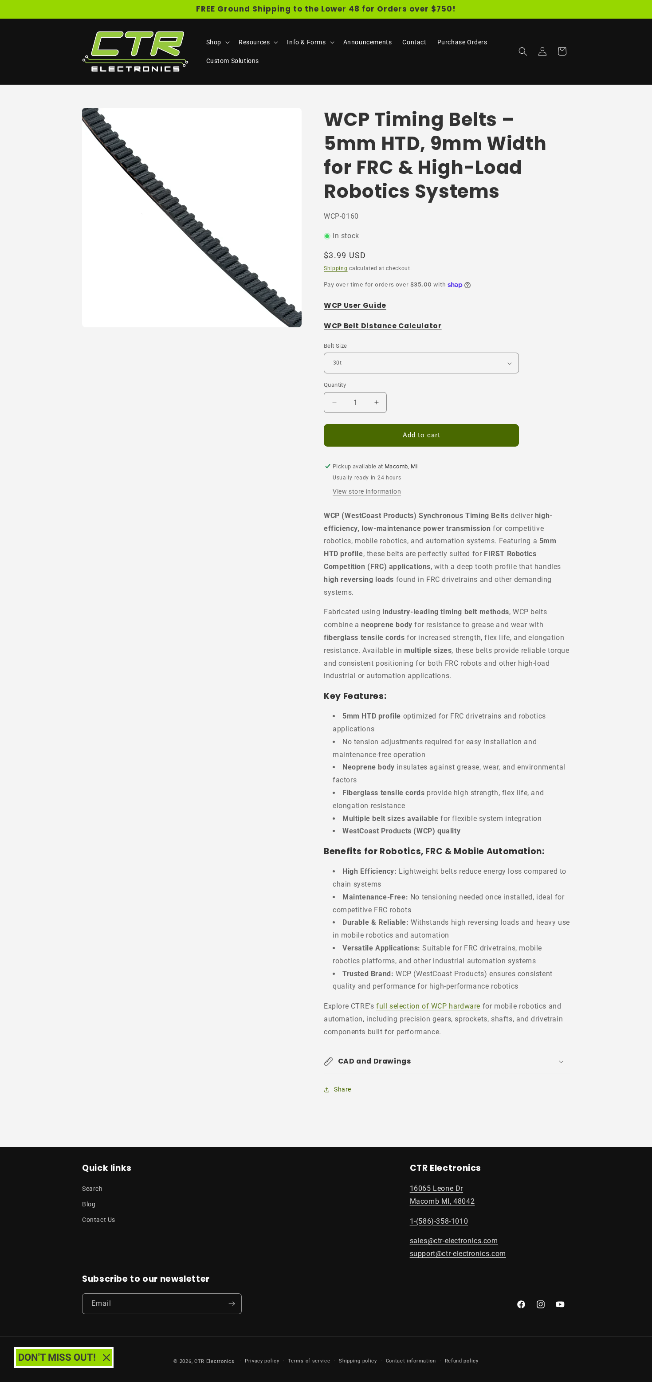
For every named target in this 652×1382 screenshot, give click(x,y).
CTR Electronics (214, 1361)
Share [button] (342, 1089)
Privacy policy (262, 1361)
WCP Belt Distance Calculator (383, 326)
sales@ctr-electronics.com (454, 1241)
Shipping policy (358, 1361)
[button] (217, 42)
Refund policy (462, 1361)
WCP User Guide (355, 305)
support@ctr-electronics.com (458, 1253)
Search (92, 1188)
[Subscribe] (231, 1303)
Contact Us (98, 1219)
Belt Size (335, 345)
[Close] (106, 1357)
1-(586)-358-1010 (439, 1221)
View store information (367, 491)
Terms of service (309, 1361)
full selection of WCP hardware (428, 1006)
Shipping (336, 268)
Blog (88, 1204)
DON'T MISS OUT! (57, 1357)
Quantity (335, 384)
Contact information (411, 1361)
